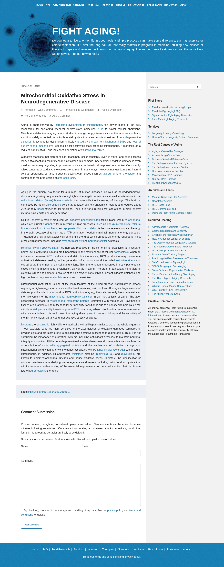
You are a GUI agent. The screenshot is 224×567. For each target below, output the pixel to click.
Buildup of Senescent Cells (166, 182)
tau (111, 354)
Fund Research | (62, 549)
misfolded (77, 354)
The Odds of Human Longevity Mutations (174, 242)
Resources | (175, 549)
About (184, 4)
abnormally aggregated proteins (61, 345)
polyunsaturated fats (50, 277)
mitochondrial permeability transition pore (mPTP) (50, 309)
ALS (122, 349)
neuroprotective (37, 370)
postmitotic (43, 324)
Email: (85, 446)
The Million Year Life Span (166, 293)
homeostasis (121, 252)
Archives (138, 4)
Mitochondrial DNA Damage (167, 175)
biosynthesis (50, 228)
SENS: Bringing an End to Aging (169, 266)
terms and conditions (107, 556)
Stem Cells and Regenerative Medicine (173, 270)
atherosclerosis (66, 178)
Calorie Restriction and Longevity (169, 230)
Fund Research (61, 4)
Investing (93, 4)
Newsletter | (126, 549)
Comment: (27, 460)
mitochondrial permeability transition (70, 296)
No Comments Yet (35, 115)
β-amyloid (102, 354)
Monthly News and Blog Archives (169, 197)
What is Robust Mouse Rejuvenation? (172, 286)
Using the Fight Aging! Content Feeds (172, 212)
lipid (39, 228)
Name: (25, 446)
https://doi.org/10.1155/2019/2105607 (49, 391)
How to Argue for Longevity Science (171, 238)
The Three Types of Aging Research (171, 278)
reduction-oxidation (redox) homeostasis (45, 200)
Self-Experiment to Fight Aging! (168, 262)
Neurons (26, 324)
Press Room (154, 4)
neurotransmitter (97, 241)
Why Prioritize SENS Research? (169, 290)
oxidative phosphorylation (85, 220)
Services (78, 4)
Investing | (95, 549)
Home (39, 4)
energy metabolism (118, 224)
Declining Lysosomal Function (168, 171)
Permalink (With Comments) (40, 109)
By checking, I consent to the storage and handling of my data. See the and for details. (81, 512)
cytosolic (91, 313)
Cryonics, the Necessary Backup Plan (172, 234)
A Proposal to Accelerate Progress (170, 226)
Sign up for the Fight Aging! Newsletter (172, 115)
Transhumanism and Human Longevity (172, 282)
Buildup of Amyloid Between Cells (170, 159)
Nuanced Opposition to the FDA (169, 250)
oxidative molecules (92, 150)
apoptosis (69, 228)
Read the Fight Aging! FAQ (166, 111)
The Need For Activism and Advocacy (172, 246)
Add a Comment (61, 115)
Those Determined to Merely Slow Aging (173, 274)
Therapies (107, 4)
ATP (100, 129)
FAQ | (46, 549)
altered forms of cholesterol (119, 173)
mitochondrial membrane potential (70, 301)
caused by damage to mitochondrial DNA (100, 141)
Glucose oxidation (86, 228)
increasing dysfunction (68, 124)
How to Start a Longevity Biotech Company (175, 137)
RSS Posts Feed (161, 204)
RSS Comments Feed (164, 208)
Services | (80, 549)
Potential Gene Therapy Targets (169, 254)
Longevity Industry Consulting (168, 133)
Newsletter (123, 4)
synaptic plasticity (72, 241)
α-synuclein (128, 354)
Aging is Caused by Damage (167, 151)
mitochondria (94, 124)
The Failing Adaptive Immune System (172, 163)
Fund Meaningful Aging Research (169, 119)
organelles (49, 224)
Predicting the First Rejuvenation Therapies (175, 258)
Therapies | (109, 549)
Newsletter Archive (162, 201)
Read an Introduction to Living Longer (172, 107)
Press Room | (157, 549)
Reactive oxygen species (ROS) (40, 247)
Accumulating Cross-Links (166, 155)
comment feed (51, 439)
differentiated (53, 204)
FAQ (47, 4)
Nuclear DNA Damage (164, 179)
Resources (171, 4)
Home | (36, 549)
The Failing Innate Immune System (170, 167)
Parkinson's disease (105, 349)
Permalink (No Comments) (79, 109)
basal (40, 209)
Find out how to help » (85, 54)
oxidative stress (125, 260)
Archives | (141, 549)
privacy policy (115, 510)
